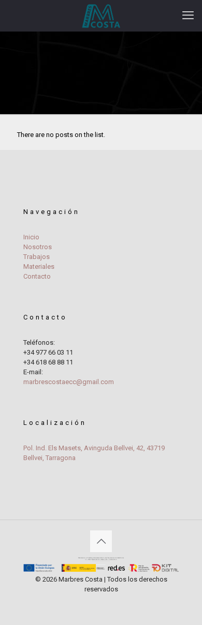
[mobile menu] (188, 15)
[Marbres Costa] (101, 15)
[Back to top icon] (101, 541)
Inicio (31, 237)
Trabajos (36, 257)
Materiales (38, 266)
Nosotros (37, 247)
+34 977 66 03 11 (48, 352)
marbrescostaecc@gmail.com (68, 382)
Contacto (37, 276)
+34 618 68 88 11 (48, 362)
